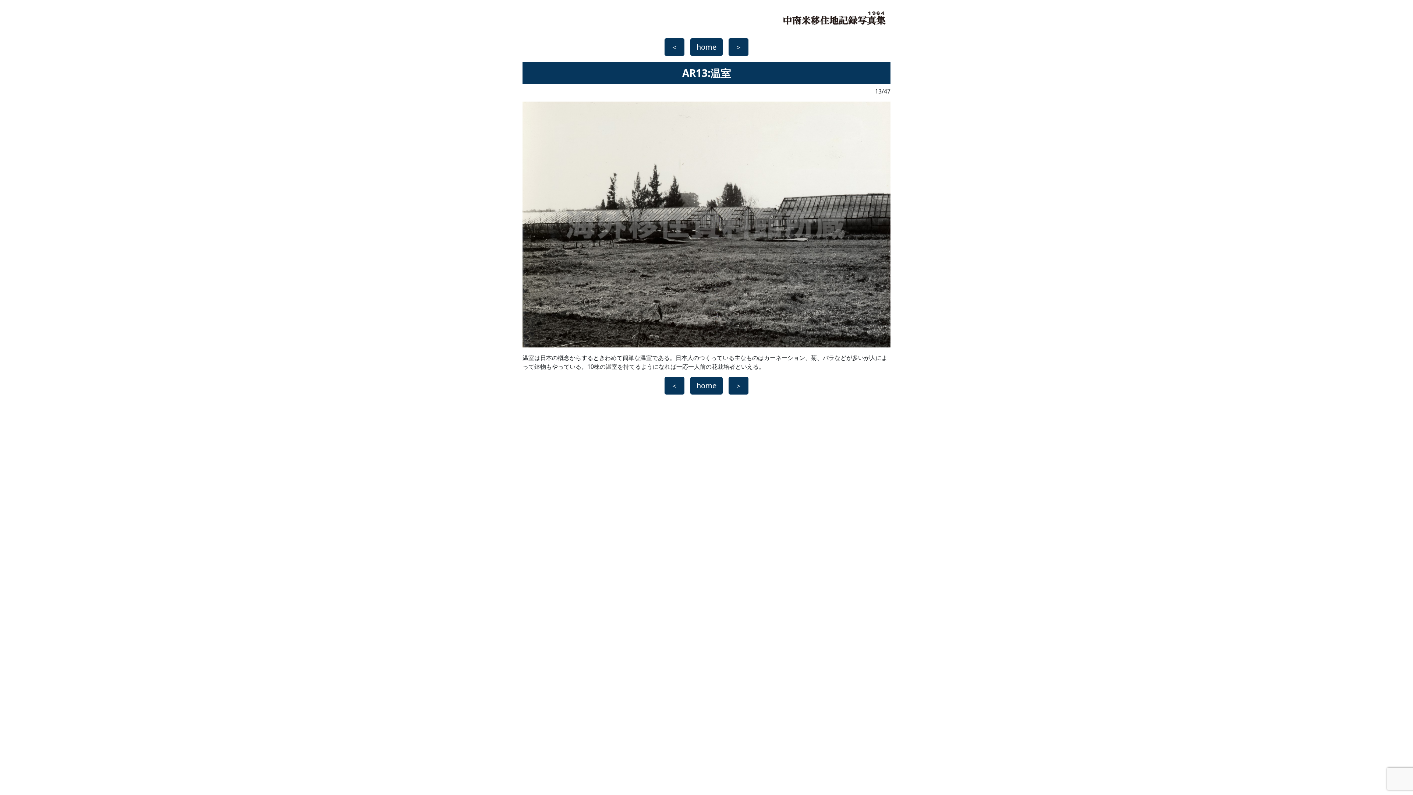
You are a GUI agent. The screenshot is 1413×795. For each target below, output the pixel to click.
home (706, 47)
